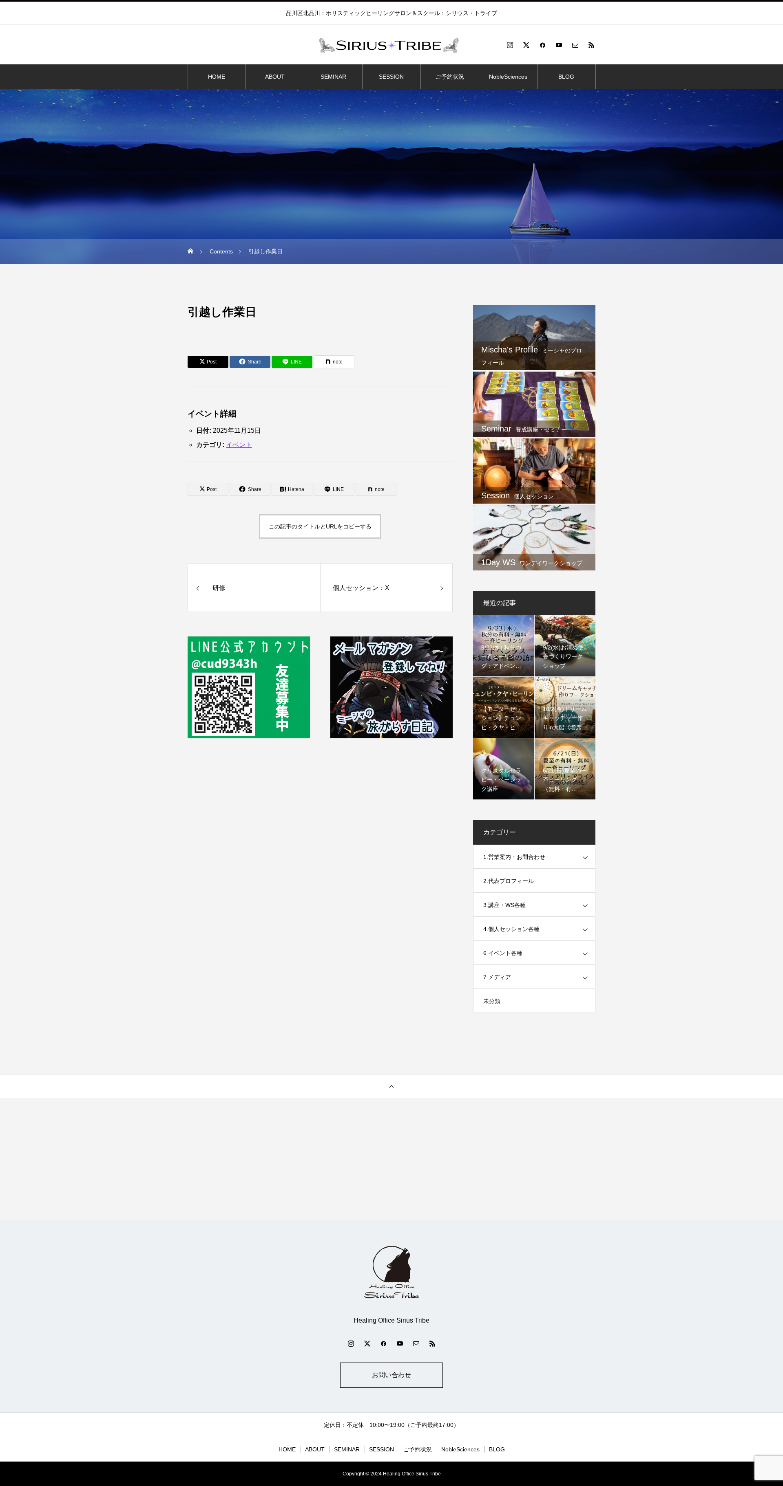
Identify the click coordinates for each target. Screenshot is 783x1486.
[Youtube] (559, 45)
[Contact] (575, 45)
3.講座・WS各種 (504, 905)
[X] (526, 45)
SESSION (391, 76)
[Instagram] (510, 45)
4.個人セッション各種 (511, 929)
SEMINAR (333, 76)
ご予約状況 (450, 76)
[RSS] (591, 45)
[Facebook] (542, 45)
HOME (216, 76)
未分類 (491, 1001)
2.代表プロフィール (508, 881)
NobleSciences (508, 76)
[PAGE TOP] (391, 1086)
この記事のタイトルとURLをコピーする (320, 526)
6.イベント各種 (502, 953)
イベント (239, 444)
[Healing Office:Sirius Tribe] (391, 45)
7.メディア (497, 977)
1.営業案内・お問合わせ (514, 857)
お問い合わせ (391, 1375)
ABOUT (275, 76)
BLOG (566, 76)
